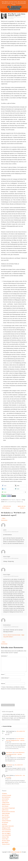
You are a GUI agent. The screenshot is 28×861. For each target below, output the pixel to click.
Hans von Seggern (6, 833)
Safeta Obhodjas (6, 813)
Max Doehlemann (6, 797)
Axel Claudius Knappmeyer (8, 808)
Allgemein (18, 499)
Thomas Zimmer (6, 844)
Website (3, 683)
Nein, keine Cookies (16, 6)
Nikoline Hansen (6, 804)
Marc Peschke (5, 815)
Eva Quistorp (5, 822)
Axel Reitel (4, 824)
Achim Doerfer (5, 799)
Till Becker (4, 793)
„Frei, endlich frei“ (20, 731)
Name (3, 674)
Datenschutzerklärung (14, 9)
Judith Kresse (5, 810)
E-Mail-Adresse (5, 678)
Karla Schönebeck (6, 831)
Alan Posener (12, 499)
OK (8, 6)
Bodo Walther (5, 842)
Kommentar (4, 656)
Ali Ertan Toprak (6, 840)
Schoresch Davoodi (6, 795)
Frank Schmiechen (6, 829)
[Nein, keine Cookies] (26, 5)
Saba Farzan (5, 800)
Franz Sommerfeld (6, 835)
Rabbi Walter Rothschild (8, 826)
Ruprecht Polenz (6, 817)
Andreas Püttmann (6, 820)
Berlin (6, 501)
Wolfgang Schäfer (6, 828)
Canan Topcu (5, 838)
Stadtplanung (19, 501)
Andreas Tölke (5, 837)
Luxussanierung (12, 501)
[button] (7, 485)
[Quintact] (14, 856)
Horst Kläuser (5, 806)
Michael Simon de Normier (8, 811)
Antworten (16, 531)
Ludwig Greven (5, 802)
